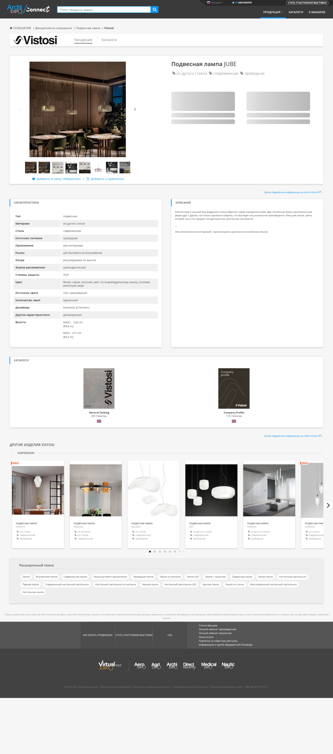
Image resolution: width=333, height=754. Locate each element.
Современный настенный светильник (67, 584)
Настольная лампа (33, 592)
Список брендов (208, 625)
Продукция (271, 12)
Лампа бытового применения (110, 576)
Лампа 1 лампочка (215, 576)
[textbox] (104, 9)
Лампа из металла (170, 576)
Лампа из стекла (234, 584)
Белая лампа (265, 576)
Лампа (26, 576)
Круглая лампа (211, 584)
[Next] (135, 109)
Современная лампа (75, 576)
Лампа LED (193, 576)
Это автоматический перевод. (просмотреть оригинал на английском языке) (221, 231)
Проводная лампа (143, 576)
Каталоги (296, 12)
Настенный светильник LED (180, 584)
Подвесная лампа (242, 576)
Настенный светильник (292, 576)
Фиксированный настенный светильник (273, 584)
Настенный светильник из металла (115, 584)
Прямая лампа (30, 584)
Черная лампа (150, 584)
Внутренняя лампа (46, 576)
